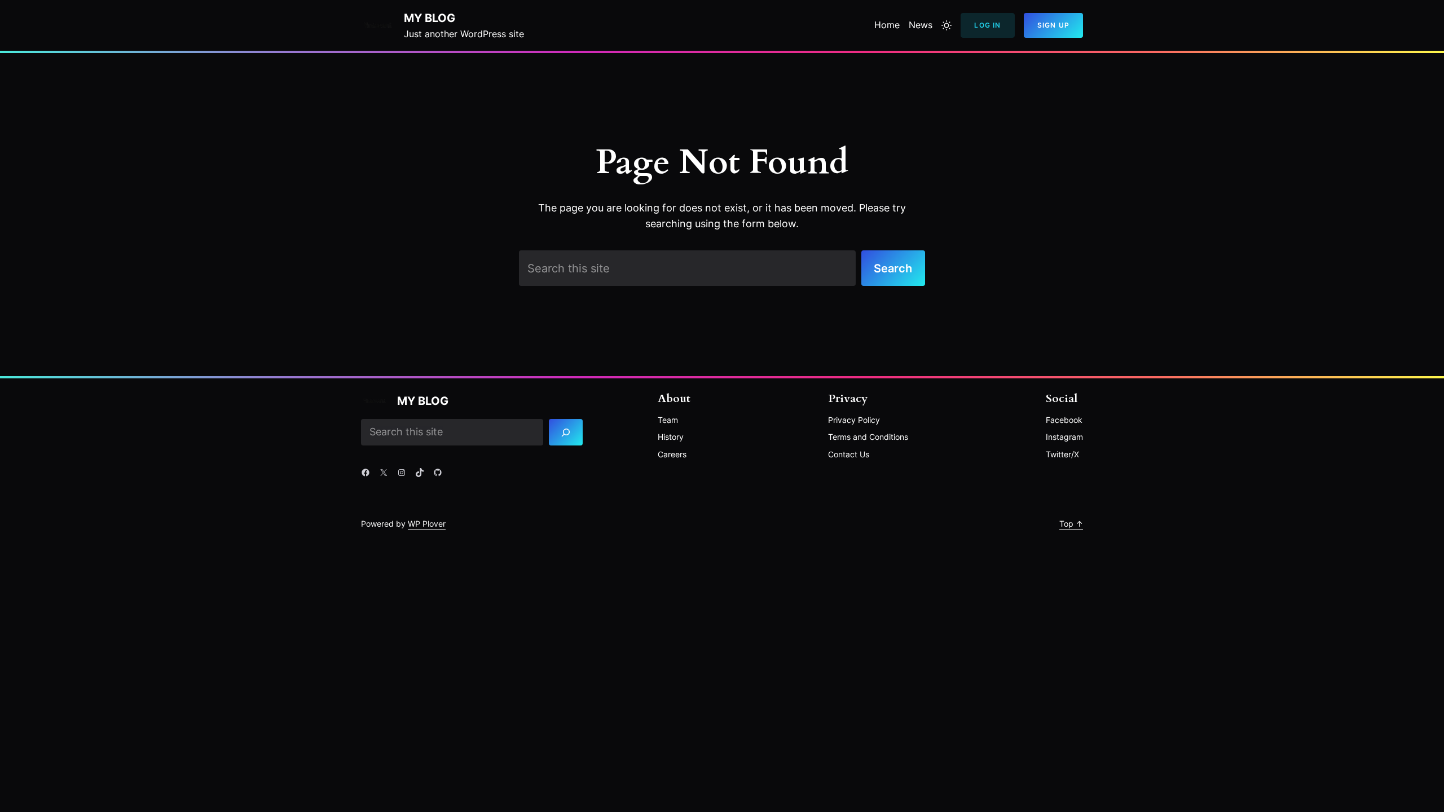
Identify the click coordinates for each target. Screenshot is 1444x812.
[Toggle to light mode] (946, 25)
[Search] (566, 432)
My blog (429, 18)
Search (893, 268)
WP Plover (427, 523)
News (920, 24)
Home (887, 24)
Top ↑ (1071, 523)
